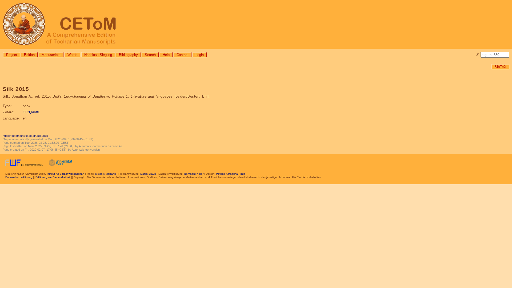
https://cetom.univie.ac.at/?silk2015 (25, 135)
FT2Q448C (32, 112)
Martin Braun (148, 173)
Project (11, 55)
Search (150, 55)
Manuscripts (51, 55)
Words (72, 55)
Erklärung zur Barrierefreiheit (52, 177)
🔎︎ (477, 55)
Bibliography (128, 55)
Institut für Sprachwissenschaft (65, 173)
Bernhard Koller (193, 173)
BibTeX (500, 67)
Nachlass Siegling (98, 55)
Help (166, 55)
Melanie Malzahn (105, 173)
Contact (183, 55)
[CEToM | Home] (256, 24)
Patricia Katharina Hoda (230, 173)
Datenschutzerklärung (18, 177)
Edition (29, 55)
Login (199, 55)
